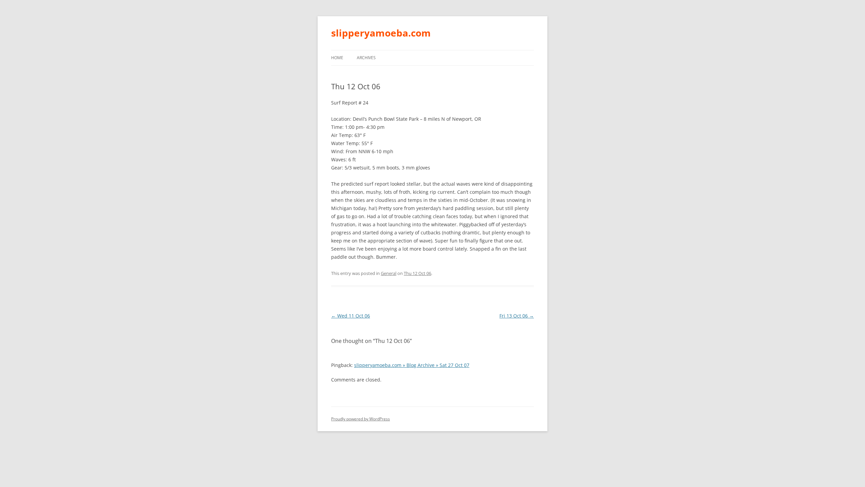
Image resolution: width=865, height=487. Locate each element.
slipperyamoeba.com (381, 32)
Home (337, 58)
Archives (366, 58)
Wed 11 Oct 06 (350, 315)
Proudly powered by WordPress (360, 419)
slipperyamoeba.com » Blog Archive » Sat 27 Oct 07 (411, 365)
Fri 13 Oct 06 (516, 315)
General (388, 273)
